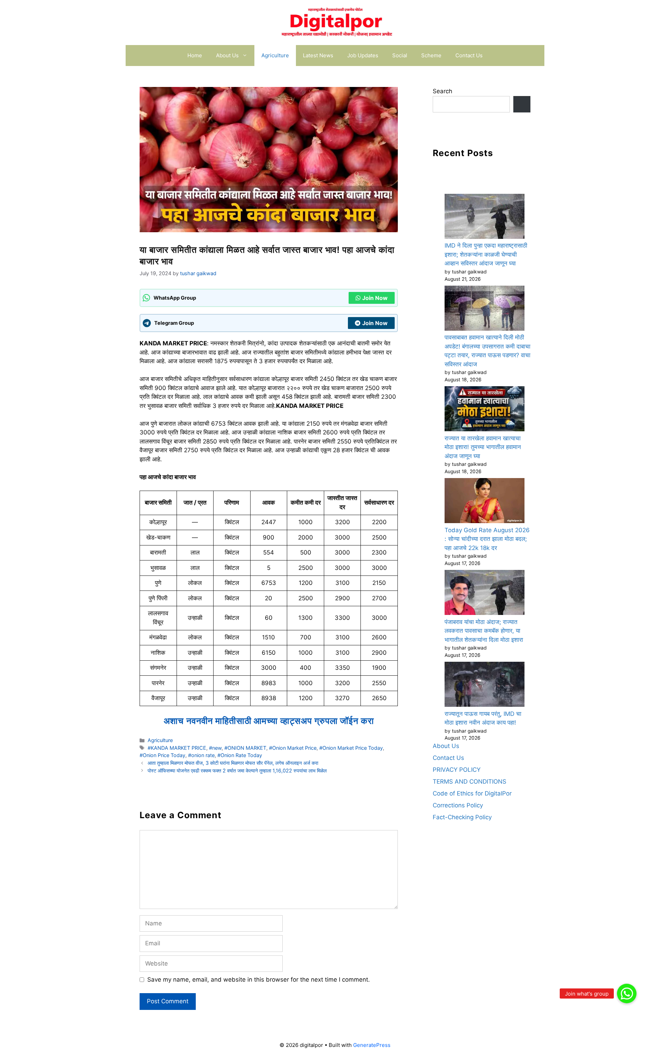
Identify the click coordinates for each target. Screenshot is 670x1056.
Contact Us (469, 55)
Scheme (431, 55)
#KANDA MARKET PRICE (177, 748)
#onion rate (201, 755)
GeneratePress (371, 1045)
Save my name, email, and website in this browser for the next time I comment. (258, 979)
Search (442, 91)
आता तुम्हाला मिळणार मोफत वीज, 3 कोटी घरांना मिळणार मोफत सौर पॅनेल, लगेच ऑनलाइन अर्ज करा (233, 763)
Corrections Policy (458, 805)
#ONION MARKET (245, 748)
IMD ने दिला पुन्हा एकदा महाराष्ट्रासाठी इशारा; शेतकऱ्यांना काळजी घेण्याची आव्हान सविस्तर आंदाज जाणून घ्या (486, 254)
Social (399, 55)
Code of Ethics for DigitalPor (472, 793)
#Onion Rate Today (239, 755)
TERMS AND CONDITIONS (469, 781)
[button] (626, 993)
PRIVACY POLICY (457, 769)
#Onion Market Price (293, 748)
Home (194, 55)
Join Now (375, 297)
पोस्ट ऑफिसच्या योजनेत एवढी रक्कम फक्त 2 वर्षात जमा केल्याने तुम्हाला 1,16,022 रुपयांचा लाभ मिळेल (237, 770)
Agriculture (275, 55)
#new (215, 748)
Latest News (318, 55)
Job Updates (362, 55)
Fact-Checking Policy (462, 817)
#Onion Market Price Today (351, 748)
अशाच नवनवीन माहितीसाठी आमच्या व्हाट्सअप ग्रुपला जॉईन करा (269, 721)
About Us (227, 55)
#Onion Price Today (162, 755)
